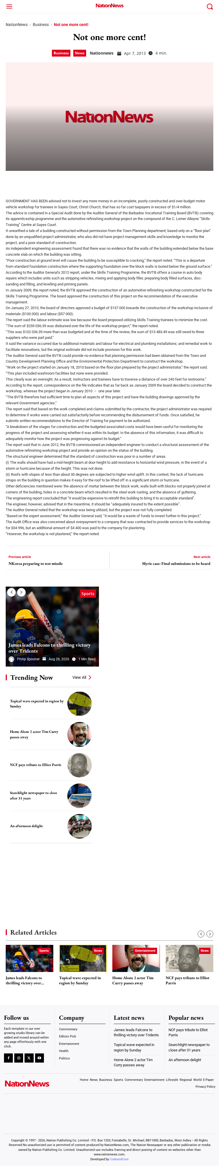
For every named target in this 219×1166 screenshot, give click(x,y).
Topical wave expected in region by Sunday (80, 980)
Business (41, 24)
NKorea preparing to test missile (36, 563)
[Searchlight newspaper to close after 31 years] (79, 795)
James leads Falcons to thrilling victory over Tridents (50, 647)
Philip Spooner (28, 659)
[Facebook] (12, 181)
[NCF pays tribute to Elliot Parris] (79, 765)
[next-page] (21, 592)
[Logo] (109, 5)
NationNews (17, 24)
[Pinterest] (40, 181)
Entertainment (145, 951)
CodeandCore (119, 1159)
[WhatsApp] (54, 181)
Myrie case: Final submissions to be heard (176, 563)
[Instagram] (18, 1057)
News (79, 53)
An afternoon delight (26, 825)
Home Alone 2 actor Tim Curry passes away (132, 980)
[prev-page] (11, 592)
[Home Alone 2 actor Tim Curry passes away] (79, 734)
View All (79, 677)
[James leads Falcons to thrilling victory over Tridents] (52, 627)
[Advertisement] (48, 877)
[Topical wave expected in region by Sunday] (79, 703)
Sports (88, 593)
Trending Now (31, 677)
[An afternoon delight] (79, 826)
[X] (26, 181)
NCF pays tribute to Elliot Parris (35, 764)
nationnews (101, 53)
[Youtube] (39, 1057)
